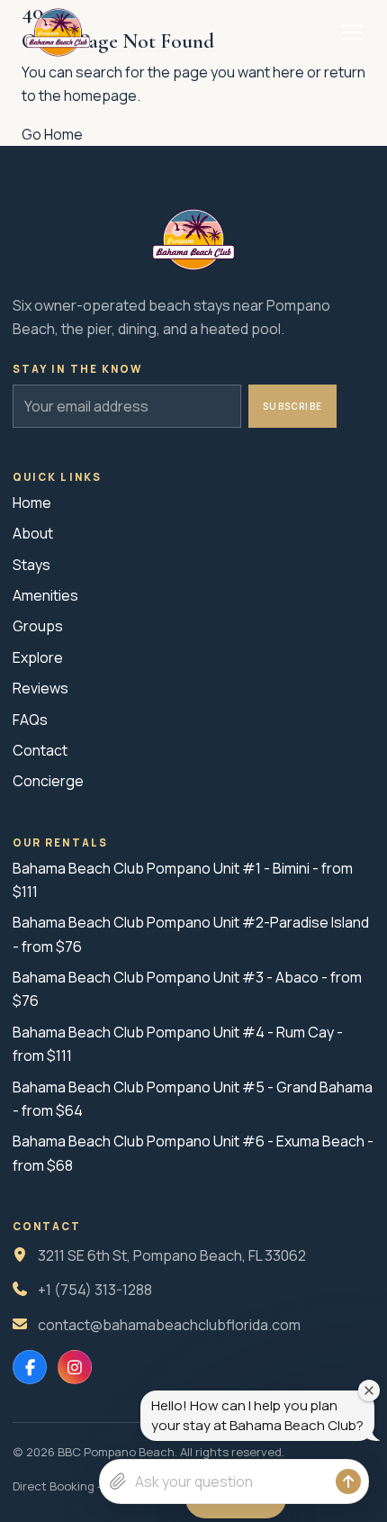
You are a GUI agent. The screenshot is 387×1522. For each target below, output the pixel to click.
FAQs (30, 719)
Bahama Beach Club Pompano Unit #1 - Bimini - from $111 (183, 879)
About (33, 533)
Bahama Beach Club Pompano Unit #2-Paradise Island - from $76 (191, 934)
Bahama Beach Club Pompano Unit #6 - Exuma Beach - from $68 (193, 1152)
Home (32, 502)
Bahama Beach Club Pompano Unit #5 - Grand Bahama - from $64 (193, 1098)
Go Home (52, 134)
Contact (40, 750)
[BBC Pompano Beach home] (58, 32)
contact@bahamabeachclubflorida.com (169, 1325)
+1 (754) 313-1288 (95, 1290)
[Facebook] (30, 1367)
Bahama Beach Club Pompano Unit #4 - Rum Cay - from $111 (178, 1043)
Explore (38, 657)
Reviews (40, 688)
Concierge (48, 781)
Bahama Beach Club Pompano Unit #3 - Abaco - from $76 (187, 988)
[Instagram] (75, 1367)
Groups (38, 626)
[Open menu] (352, 32)
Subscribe (292, 406)
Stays (31, 565)
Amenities (45, 595)
